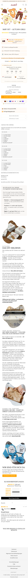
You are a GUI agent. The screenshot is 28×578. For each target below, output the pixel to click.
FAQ (14, 564)
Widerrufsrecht (14, 555)
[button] (8, 491)
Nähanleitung (14, 118)
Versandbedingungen (14, 562)
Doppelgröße (14, 89)
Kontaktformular (14, 557)
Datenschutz (14, 551)
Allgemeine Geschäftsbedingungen (14, 553)
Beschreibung (14, 115)
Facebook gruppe (9, 475)
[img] (4, 506)
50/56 (8, 92)
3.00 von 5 (17, 484)
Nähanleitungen (14, 568)
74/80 (19, 92)
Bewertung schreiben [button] (14, 498)
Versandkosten (17, 86)
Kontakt (14, 572)
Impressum (14, 549)
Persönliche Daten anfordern (14, 566)
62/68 (14, 92)
